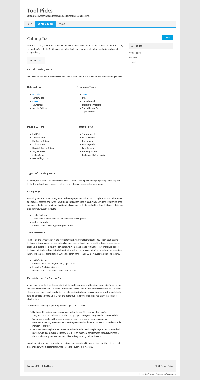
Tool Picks (40, 10)
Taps (84, 94)
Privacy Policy (167, 366)
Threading (133, 62)
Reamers (36, 101)
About (62, 24)
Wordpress (171, 374)
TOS (157, 366)
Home (29, 24)
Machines (133, 57)
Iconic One (143, 374)
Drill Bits (36, 94)
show (41, 60)
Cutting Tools (45, 24)
